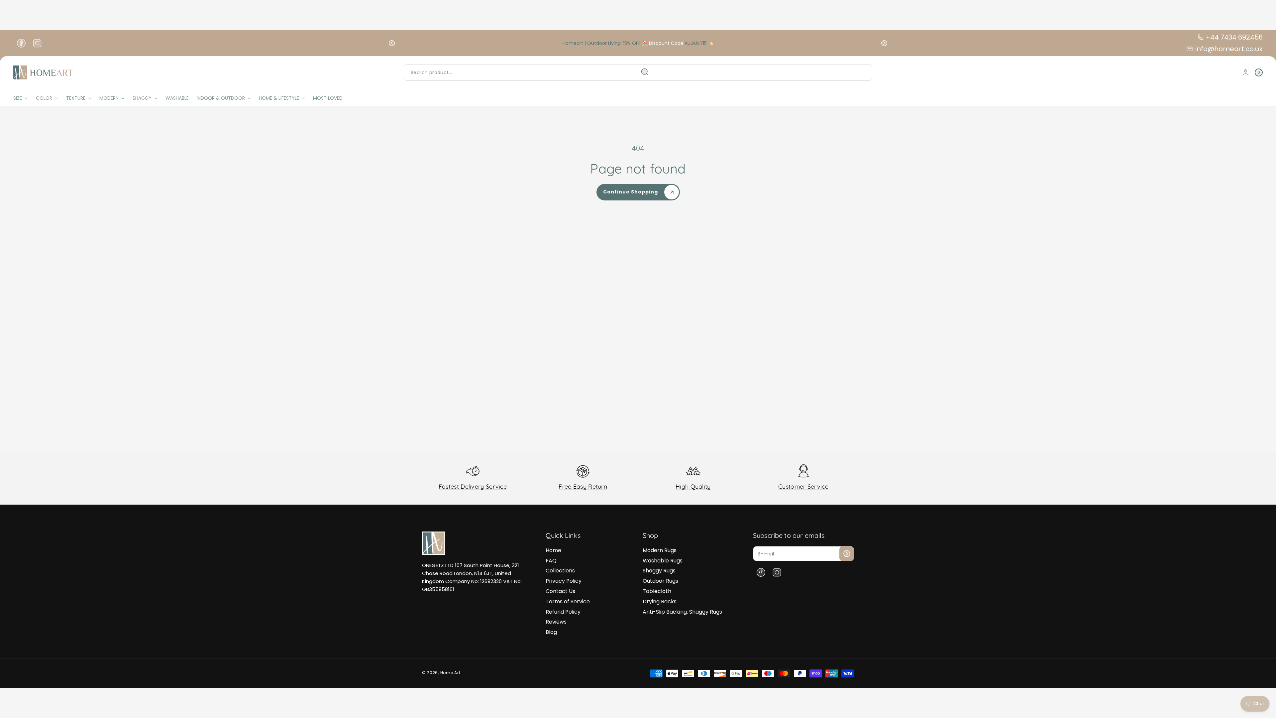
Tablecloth (657, 591)
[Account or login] (1245, 72)
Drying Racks (660, 601)
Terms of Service (568, 601)
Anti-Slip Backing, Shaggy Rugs (682, 612)
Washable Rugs (663, 560)
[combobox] (529, 72)
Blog (551, 632)
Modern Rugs (660, 550)
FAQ (551, 560)
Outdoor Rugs (660, 581)
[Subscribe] (846, 553)
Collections (560, 570)
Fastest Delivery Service (473, 486)
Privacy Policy (564, 581)
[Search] (645, 72)
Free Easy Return (583, 486)
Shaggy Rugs (659, 570)
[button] (391, 43)
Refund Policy (563, 612)
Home (553, 550)
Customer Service (803, 486)
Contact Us (560, 591)
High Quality (693, 486)
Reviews (556, 622)
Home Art (450, 672)
